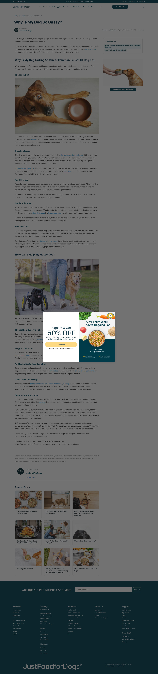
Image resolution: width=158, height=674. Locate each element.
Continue (61, 344)
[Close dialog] (110, 315)
